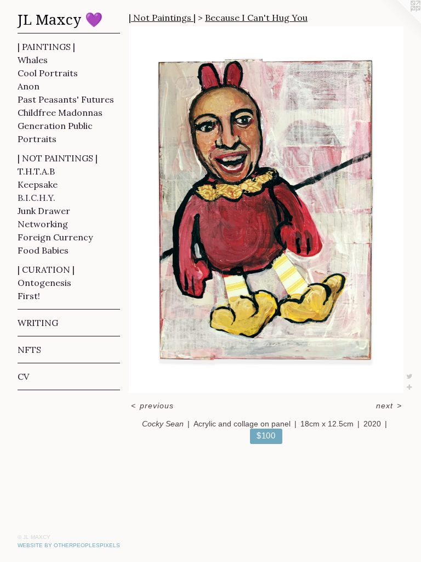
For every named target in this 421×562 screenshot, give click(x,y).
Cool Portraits (48, 73)
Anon (28, 86)
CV (23, 376)
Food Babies (43, 250)
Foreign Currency (55, 237)
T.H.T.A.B (36, 171)
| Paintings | (46, 46)
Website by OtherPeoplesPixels (69, 545)
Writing (38, 322)
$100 (266, 435)
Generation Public (55, 125)
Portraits (37, 138)
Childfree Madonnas (60, 112)
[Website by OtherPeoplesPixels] (399, 22)
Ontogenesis (44, 282)
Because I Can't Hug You (256, 17)
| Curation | (46, 269)
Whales (33, 59)
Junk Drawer (44, 210)
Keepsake (38, 184)
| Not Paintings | (58, 158)
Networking (43, 223)
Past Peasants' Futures (66, 99)
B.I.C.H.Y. (36, 197)
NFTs (29, 349)
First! (29, 295)
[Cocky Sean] (266, 209)
